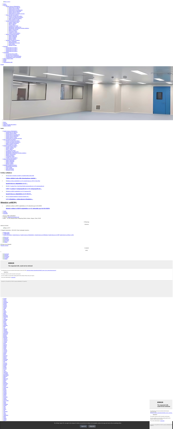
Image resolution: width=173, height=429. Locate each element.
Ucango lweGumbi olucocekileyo (16, 17)
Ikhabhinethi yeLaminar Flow (15, 27)
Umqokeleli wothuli (13, 31)
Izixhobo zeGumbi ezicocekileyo (13, 21)
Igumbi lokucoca (16, 234)
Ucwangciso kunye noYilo (11, 53)
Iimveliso (5, 5)
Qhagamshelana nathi (7, 62)
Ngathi (4, 61)
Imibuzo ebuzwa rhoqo (8, 58)
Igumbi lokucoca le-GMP (53, 234)
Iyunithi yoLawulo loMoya (14, 33)
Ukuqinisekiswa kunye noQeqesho (13, 57)
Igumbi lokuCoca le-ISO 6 (11, 48)
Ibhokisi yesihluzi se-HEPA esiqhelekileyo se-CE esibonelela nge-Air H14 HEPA (28, 208)
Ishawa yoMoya (12, 24)
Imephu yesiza (6, 232)
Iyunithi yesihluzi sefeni (14, 22)
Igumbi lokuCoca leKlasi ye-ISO (67, 234)
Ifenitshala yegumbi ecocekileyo (13, 40)
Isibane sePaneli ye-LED (14, 19)
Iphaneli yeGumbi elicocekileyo (15, 16)
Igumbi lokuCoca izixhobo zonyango (17, 13)
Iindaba (4, 59)
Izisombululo (6, 52)
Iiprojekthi (5, 46)
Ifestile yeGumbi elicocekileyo (15, 18)
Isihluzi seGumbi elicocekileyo (12, 34)
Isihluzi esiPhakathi (13, 36)
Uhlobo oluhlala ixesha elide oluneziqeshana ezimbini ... (21, 178)
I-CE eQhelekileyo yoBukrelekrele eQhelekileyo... (19, 199)
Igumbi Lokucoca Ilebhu (14, 8)
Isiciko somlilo (12, 44)
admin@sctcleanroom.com (13, 217)
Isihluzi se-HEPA (12, 38)
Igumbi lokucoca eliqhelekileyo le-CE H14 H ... (19, 194)
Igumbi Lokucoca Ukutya (14, 12)
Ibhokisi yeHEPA (12, 39)
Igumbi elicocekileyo (7, 234)
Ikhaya (4, 4)
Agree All (83, 426)
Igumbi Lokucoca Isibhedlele (15, 11)
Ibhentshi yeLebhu (13, 45)
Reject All (92, 426)
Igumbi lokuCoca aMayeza (14, 7)
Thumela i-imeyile (4, 245)
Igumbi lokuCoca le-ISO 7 (11, 50)
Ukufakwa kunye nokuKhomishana (13, 56)
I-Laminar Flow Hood (13, 25)
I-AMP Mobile (6, 233)
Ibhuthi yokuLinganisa (13, 29)
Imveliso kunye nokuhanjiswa (12, 55)
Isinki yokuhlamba (13, 41)
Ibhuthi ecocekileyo (13, 30)
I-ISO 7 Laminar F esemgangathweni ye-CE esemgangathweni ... (24, 188)
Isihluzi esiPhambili (13, 35)
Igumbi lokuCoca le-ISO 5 (11, 47)
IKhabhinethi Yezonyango (14, 42)
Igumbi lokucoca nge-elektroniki (16, 10)
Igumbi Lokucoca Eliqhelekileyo (13, 6)
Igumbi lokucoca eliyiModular (41, 234)
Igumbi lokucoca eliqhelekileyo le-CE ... (17, 183)
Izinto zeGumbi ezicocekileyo (12, 14)
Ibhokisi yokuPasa (12, 23)
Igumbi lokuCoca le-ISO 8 (11, 51)
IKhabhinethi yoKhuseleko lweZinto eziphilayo (19, 28)
